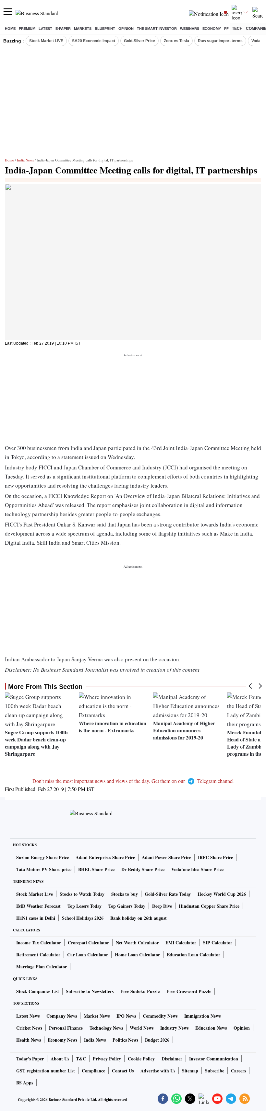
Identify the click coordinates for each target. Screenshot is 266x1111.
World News (141, 1027)
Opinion (126, 28)
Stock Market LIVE (46, 41)
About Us (60, 1058)
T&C (81, 1058)
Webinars (189, 28)
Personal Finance (66, 1027)
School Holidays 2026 (82, 918)
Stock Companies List (37, 991)
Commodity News (160, 1015)
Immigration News (202, 1015)
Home (10, 28)
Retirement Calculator (38, 954)
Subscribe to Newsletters (90, 991)
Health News (28, 1039)
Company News (61, 1015)
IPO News (126, 1015)
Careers (238, 1070)
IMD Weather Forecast (38, 906)
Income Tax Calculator (38, 942)
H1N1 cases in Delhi (35, 918)
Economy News (62, 1039)
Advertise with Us (157, 1070)
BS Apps (24, 1082)
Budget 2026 (157, 1039)
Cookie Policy (141, 1058)
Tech (237, 28)
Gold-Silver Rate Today (168, 894)
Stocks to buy (124, 894)
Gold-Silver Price (139, 41)
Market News (97, 1015)
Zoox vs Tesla (176, 41)
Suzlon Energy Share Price (42, 857)
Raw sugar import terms (220, 41)
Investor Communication (213, 1058)
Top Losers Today (84, 906)
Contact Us (123, 1070)
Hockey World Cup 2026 (222, 894)
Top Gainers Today (126, 906)
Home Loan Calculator (137, 954)
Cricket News (29, 1027)
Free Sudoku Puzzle (140, 991)
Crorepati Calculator (88, 942)
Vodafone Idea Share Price (197, 869)
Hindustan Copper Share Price (209, 906)
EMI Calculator (180, 942)
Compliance (93, 1070)
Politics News (125, 1039)
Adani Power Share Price (166, 857)
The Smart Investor (157, 28)
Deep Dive (162, 906)
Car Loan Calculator (87, 954)
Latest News (28, 1015)
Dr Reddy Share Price (142, 869)
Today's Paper (30, 1058)
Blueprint (105, 28)
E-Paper (63, 28)
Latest (45, 28)
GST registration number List (45, 1070)
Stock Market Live (34, 894)
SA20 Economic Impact (93, 41)
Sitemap (190, 1070)
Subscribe (214, 1070)
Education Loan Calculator (193, 954)
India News (25, 160)
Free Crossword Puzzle (188, 991)
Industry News (174, 1027)
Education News (211, 1027)
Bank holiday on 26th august (138, 918)
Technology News (106, 1027)
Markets (82, 28)
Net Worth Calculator (137, 942)
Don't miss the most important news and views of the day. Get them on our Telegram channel (133, 780)
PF (226, 28)
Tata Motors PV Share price (43, 869)
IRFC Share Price (215, 857)
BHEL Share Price (96, 869)
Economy (211, 28)
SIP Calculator (217, 942)
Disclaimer (172, 1058)
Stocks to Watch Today (82, 894)
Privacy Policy (107, 1058)
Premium (27, 28)
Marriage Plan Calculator (41, 966)
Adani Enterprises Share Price (105, 857)
